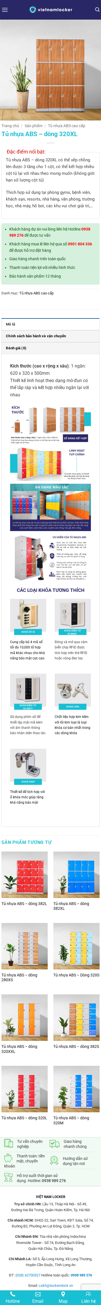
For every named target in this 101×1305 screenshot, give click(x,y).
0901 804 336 (80, 244)
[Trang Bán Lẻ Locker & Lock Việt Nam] (50, 9)
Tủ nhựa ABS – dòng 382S (76, 1046)
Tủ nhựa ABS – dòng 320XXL (19, 1049)
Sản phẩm (33, 126)
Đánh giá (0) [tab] (16, 348)
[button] (4, 10)
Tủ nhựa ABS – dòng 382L (24, 903)
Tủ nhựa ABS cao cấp (66, 126)
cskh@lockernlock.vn (56, 1285)
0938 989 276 (54, 1180)
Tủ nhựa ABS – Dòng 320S (76, 975)
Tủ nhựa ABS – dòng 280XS (19, 977)
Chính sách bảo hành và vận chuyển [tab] (36, 336)
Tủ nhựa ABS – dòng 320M (71, 1120)
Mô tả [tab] (10, 324)
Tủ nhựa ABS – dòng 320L (24, 1118)
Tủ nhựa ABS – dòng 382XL (71, 906)
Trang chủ (10, 126)
